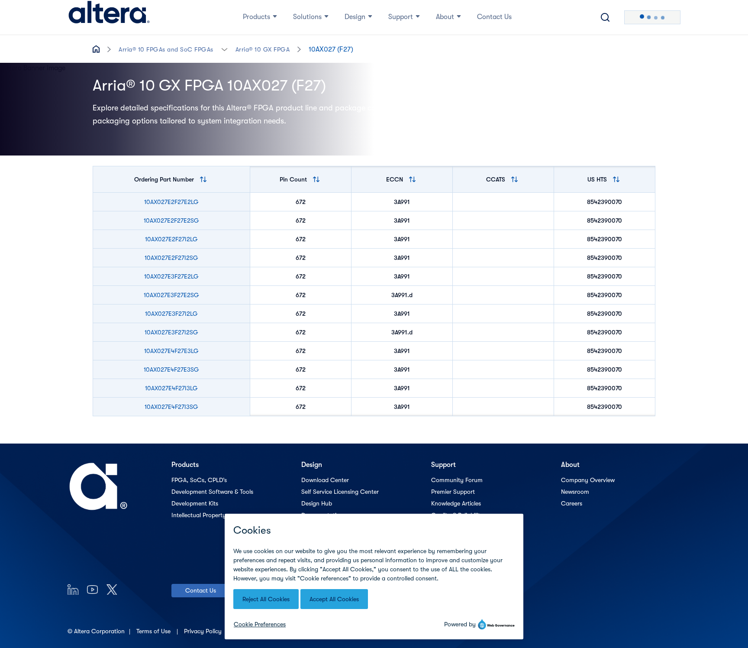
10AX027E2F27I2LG (171, 239)
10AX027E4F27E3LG (171, 350)
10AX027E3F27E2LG (171, 276)
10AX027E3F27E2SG (171, 295)
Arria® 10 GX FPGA (262, 49)
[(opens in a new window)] (73, 589)
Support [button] (400, 17)
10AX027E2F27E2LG (171, 201)
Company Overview (588, 479)
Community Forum (457, 479)
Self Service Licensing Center (340, 491)
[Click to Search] (605, 17)
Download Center (325, 479)
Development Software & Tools (212, 491)
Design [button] (355, 17)
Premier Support (453, 491)
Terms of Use (154, 631)
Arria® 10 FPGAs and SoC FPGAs (166, 49)
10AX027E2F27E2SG (171, 220)
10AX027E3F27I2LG (171, 313)
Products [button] (256, 17)
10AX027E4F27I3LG (171, 388)
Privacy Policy (203, 631)
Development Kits (194, 503)
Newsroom (575, 491)
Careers (571, 503)
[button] (224, 48)
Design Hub (316, 503)
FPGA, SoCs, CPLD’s (199, 479)
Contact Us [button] (494, 17)
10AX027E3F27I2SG (171, 332)
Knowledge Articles (456, 503)
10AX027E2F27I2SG (171, 257)
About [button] (445, 17)
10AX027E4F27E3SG (171, 369)
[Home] (109, 17)
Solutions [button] (307, 17)
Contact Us (200, 590)
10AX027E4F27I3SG (171, 406)
